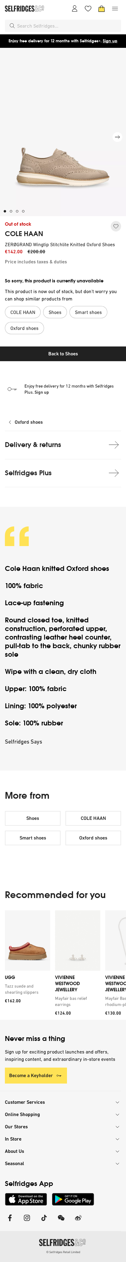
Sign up (110, 41)
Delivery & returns (33, 444)
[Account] (75, 8)
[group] (63, 965)
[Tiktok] (44, 1221)
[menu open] (115, 8)
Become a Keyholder (31, 1075)
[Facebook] (10, 1221)
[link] (26, 989)
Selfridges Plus (28, 472)
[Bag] (101, 8)
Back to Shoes (63, 354)
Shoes (32, 818)
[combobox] (68, 25)
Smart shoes (33, 838)
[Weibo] (78, 1221)
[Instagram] (27, 1221)
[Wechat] (61, 1221)
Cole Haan (22, 568)
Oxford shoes (29, 422)
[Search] (12, 26)
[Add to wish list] (116, 226)
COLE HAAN (24, 234)
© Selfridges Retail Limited (63, 1252)
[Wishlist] (88, 8)
